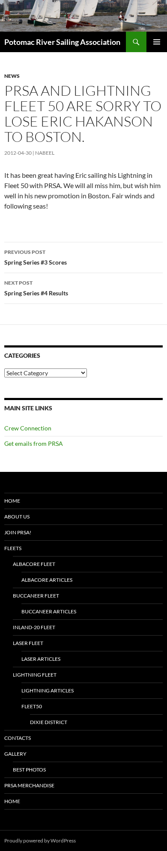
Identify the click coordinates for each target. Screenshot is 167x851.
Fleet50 (31, 706)
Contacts (17, 738)
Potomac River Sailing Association (62, 42)
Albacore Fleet (34, 564)
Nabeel (44, 153)
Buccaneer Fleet (36, 595)
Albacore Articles (46, 580)
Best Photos (29, 769)
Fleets (12, 548)
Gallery (15, 754)
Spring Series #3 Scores (35, 257)
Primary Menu (156, 42)
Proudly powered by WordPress (40, 840)
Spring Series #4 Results (36, 288)
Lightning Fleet (35, 674)
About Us (17, 516)
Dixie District (48, 722)
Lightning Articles (47, 690)
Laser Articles (40, 659)
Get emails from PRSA (33, 443)
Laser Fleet (28, 643)
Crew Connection (27, 428)
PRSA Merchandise (29, 785)
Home (12, 501)
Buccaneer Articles (48, 611)
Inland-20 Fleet (34, 627)
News (12, 76)
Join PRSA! (17, 532)
